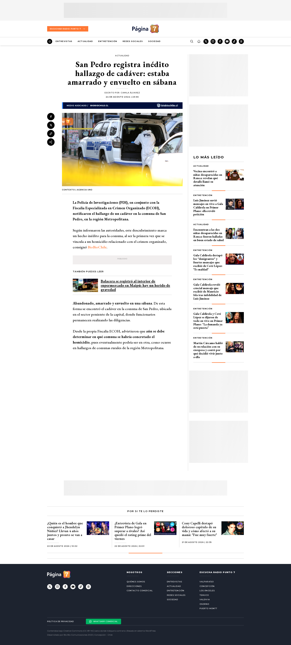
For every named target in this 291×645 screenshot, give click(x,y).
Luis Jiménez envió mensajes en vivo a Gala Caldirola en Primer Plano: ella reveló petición (208, 207)
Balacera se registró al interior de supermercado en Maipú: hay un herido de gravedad (135, 285)
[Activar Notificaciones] (198, 41)
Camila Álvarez (130, 92)
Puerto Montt (208, 608)
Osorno (204, 604)
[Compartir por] (51, 142)
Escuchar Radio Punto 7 (65, 29)
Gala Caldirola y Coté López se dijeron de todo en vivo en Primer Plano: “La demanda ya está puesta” (208, 321)
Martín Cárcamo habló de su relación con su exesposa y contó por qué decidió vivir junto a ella (208, 350)
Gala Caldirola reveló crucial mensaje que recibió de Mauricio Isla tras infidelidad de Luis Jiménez (207, 291)
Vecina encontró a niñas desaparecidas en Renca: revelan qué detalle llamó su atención (207, 178)
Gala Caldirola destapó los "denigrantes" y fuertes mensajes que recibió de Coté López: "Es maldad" (207, 262)
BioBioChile (97, 247)
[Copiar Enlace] (51, 133)
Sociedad (154, 41)
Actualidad (85, 41)
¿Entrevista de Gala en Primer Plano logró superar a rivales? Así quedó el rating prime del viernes (133, 531)
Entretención (107, 41)
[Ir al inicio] (49, 41)
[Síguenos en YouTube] (227, 41)
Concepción (207, 586)
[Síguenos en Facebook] (220, 41)
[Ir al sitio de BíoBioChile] (122, 105)
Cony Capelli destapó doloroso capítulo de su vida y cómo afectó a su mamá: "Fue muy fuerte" (199, 529)
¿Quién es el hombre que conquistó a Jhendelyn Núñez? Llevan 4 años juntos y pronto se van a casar (65, 531)
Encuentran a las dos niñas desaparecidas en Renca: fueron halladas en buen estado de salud (208, 235)
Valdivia (205, 599)
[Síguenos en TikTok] (234, 41)
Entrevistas (64, 41)
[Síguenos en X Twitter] (205, 41)
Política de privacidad (60, 621)
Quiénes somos (136, 581)
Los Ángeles (207, 590)
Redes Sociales (133, 41)
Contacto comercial (140, 590)
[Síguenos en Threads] (241, 41)
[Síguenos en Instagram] (213, 41)
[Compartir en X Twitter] (51, 125)
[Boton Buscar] (191, 41)
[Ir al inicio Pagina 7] (145, 29)
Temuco (204, 595)
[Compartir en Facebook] (51, 116)
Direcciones (134, 586)
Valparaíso (207, 581)
